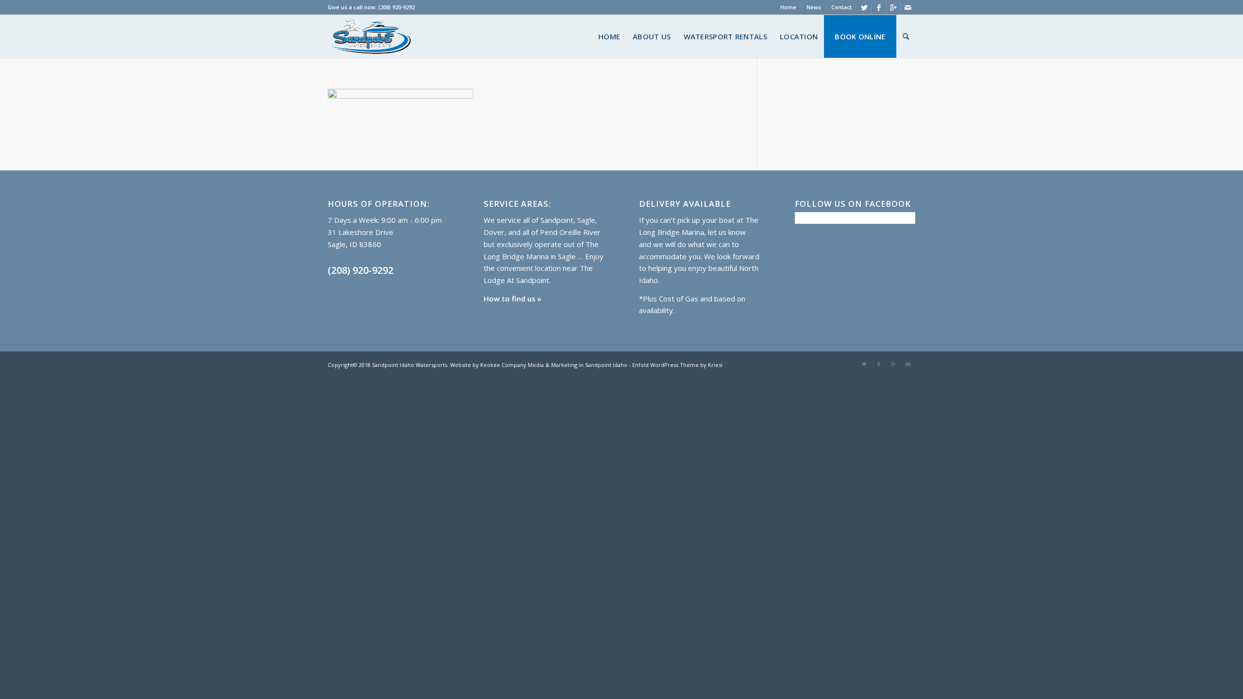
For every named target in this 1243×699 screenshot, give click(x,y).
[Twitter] (864, 7)
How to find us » (512, 298)
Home (788, 7)
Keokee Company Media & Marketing (528, 364)
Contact (841, 7)
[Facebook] (879, 7)
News (813, 7)
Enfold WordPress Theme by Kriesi (677, 364)
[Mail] (908, 7)
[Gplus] (893, 7)
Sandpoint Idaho (605, 364)
